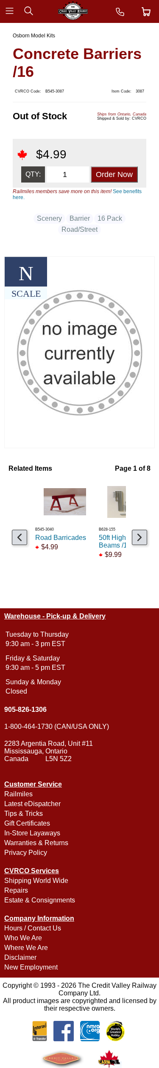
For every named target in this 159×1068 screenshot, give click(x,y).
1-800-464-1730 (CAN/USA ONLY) (56, 726)
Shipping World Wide (36, 880)
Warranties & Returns (36, 842)
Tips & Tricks (23, 813)
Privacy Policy (25, 852)
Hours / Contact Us (32, 928)
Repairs (16, 890)
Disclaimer (20, 957)
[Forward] (139, 537)
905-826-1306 (25, 709)
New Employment (31, 967)
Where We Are (26, 947)
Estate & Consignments (39, 900)
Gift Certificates (27, 823)
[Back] (19, 537)
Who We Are (23, 938)
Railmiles (18, 794)
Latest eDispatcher (32, 803)
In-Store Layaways (32, 833)
